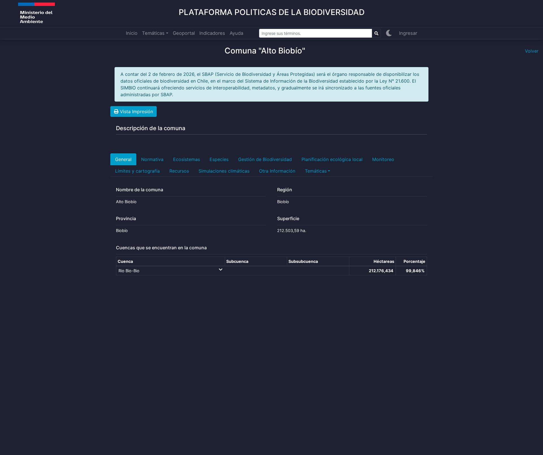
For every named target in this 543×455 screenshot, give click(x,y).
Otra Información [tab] (277, 171)
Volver (531, 51)
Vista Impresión (135, 111)
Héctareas (384, 261)
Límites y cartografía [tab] (137, 171)
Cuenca (125, 261)
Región (284, 189)
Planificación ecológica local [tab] (332, 159)
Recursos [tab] (179, 171)
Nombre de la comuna (139, 189)
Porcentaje (414, 261)
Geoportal (184, 33)
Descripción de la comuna (150, 128)
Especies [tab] (219, 159)
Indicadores (212, 33)
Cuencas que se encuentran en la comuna (161, 247)
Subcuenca (237, 261)
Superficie (288, 218)
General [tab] (123, 159)
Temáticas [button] (153, 33)
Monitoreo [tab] (383, 159)
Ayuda (236, 33)
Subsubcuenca (303, 261)
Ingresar (408, 33)
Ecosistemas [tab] (186, 159)
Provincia (126, 218)
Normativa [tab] (152, 159)
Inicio (131, 33)
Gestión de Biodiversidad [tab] (265, 159)
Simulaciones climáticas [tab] (224, 171)
